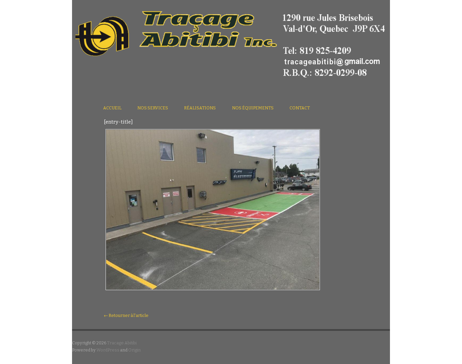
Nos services (152, 107)
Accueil (112, 107)
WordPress (107, 349)
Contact (300, 107)
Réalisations (200, 107)
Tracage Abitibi (122, 342)
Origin (134, 349)
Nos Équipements (253, 107)
